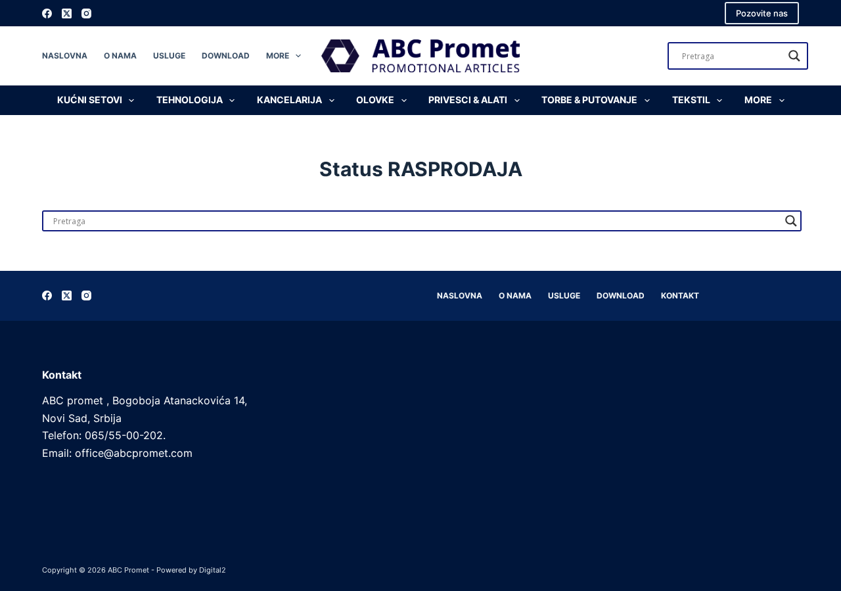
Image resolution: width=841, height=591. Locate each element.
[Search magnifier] (794, 56)
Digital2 (212, 570)
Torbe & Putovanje (589, 99)
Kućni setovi (89, 99)
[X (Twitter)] (67, 13)
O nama (120, 55)
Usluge (169, 55)
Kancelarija (289, 99)
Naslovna (64, 55)
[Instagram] (86, 13)
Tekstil (691, 99)
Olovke (375, 99)
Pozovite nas (762, 13)
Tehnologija (189, 99)
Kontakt (680, 295)
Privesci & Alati (467, 99)
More (277, 55)
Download (226, 55)
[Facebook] (47, 13)
